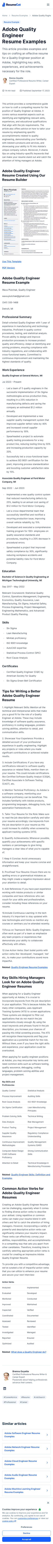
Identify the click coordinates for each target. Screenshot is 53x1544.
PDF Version (8, 267)
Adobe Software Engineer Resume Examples (22, 1435)
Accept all (26, 1539)
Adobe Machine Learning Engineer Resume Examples (22, 1490)
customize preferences (28, 1518)
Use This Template (11, 261)
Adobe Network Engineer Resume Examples (21, 1449)
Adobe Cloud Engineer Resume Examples (20, 1463)
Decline (26, 1533)
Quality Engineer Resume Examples (29, 967)
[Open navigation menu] (48, 4)
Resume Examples (20, 15)
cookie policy (8, 1521)
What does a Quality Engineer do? (28, 1352)
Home (4, 15)
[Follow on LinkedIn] (4, 1388)
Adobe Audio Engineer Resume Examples (20, 1477)
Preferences (26, 1527)
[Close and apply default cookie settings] (48, 1503)
